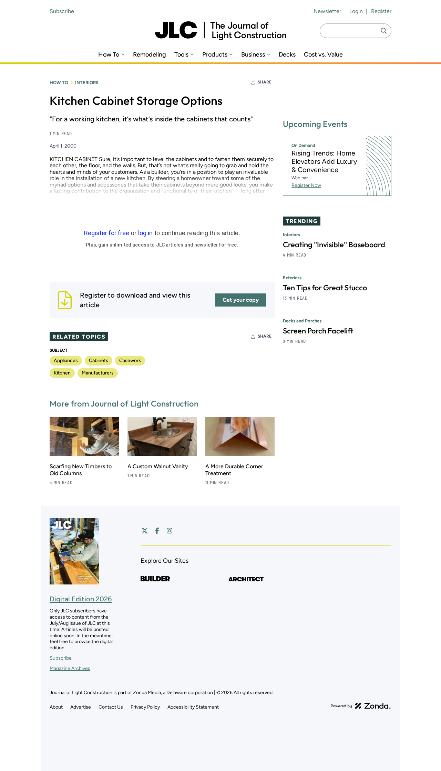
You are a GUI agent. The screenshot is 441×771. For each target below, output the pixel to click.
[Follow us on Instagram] (169, 531)
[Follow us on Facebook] (157, 531)
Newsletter (327, 11)
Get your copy (241, 300)
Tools (181, 54)
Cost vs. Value (323, 54)
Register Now (306, 185)
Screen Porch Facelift (318, 331)
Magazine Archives (70, 668)
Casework (130, 360)
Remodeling (149, 54)
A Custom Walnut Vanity (157, 466)
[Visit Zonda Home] (360, 705)
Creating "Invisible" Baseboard (334, 244)
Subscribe (62, 11)
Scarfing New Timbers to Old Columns (81, 470)
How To (108, 54)
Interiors (87, 82)
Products (214, 54)
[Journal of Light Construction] (220, 30)
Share (264, 82)
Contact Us (111, 707)
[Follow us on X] (145, 531)
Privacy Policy (145, 707)
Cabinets (98, 360)
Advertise (80, 707)
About (56, 707)
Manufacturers (98, 373)
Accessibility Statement (193, 707)
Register (381, 11)
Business (253, 54)
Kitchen (62, 373)
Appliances (66, 360)
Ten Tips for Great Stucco (325, 287)
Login (356, 11)
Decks (287, 54)
